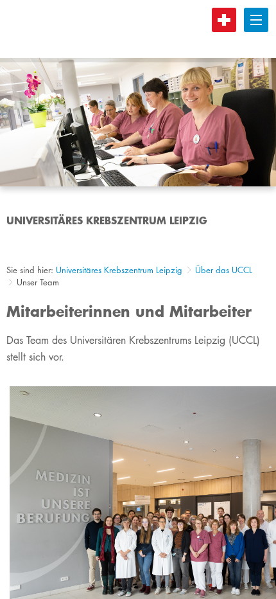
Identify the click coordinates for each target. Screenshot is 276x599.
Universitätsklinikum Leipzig (127, 29)
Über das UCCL (223, 270)
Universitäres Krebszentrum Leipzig (119, 270)
